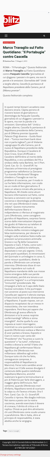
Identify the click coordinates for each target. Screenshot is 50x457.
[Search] (44, 35)
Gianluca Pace (9, 61)
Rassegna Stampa (9, 42)
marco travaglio (14, 431)
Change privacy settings (10, 454)
